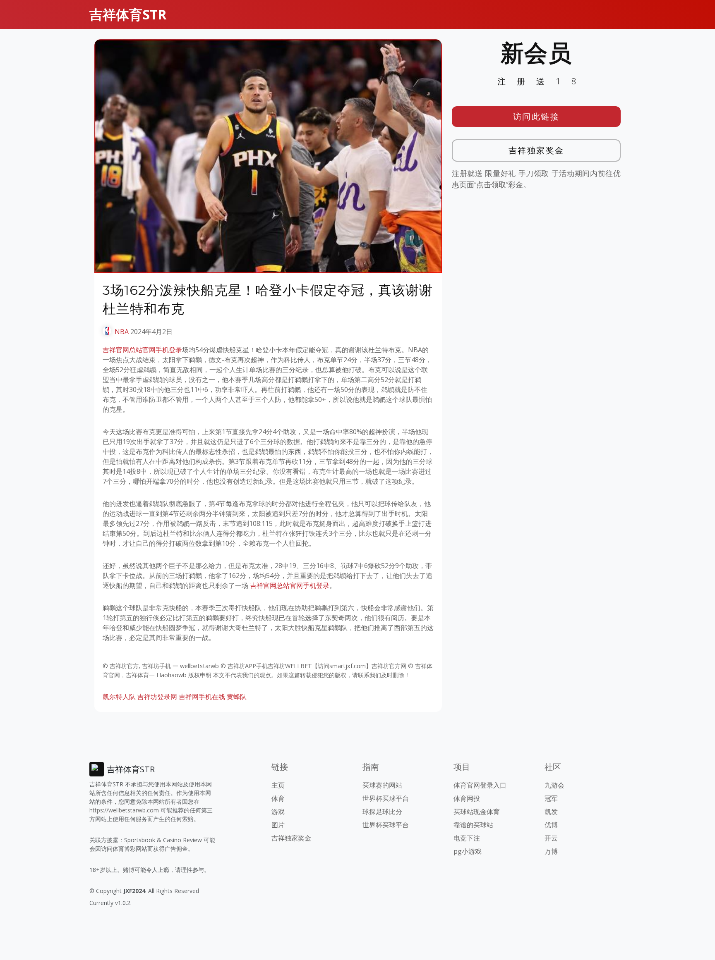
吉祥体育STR (127, 14)
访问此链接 (536, 116)
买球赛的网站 (382, 785)
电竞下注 (466, 838)
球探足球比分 (382, 811)
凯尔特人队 (119, 696)
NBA (122, 331)
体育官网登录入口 (479, 785)
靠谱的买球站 (473, 824)
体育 (278, 798)
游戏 (278, 811)
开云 (551, 838)
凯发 (551, 811)
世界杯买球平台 (385, 798)
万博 (551, 851)
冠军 (551, 798)
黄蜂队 (237, 696)
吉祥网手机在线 (202, 696)
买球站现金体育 (476, 811)
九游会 (554, 785)
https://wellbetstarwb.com (124, 810)
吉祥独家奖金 (536, 150)
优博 (551, 824)
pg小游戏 (467, 851)
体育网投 (466, 798)
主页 (278, 785)
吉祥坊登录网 (157, 696)
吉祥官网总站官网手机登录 (142, 349)
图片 (278, 824)
